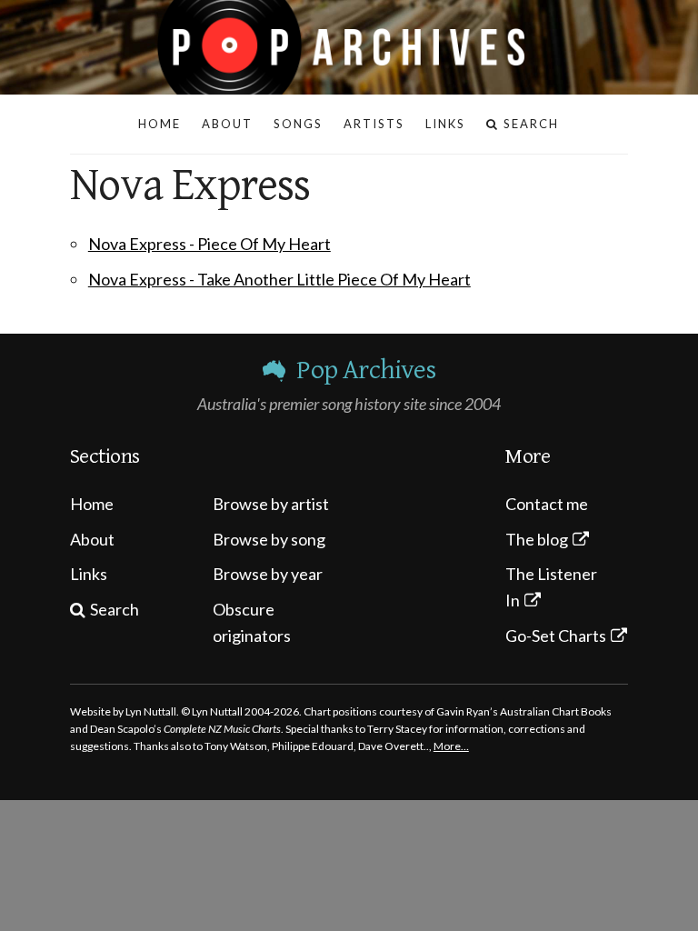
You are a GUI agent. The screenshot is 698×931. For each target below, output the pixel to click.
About (92, 539)
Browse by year (268, 574)
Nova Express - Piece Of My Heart (209, 244)
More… (451, 746)
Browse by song (269, 539)
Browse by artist (271, 504)
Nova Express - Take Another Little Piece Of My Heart (279, 279)
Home (92, 504)
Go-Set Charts (555, 636)
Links (88, 574)
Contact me (546, 504)
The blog (536, 539)
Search (114, 609)
